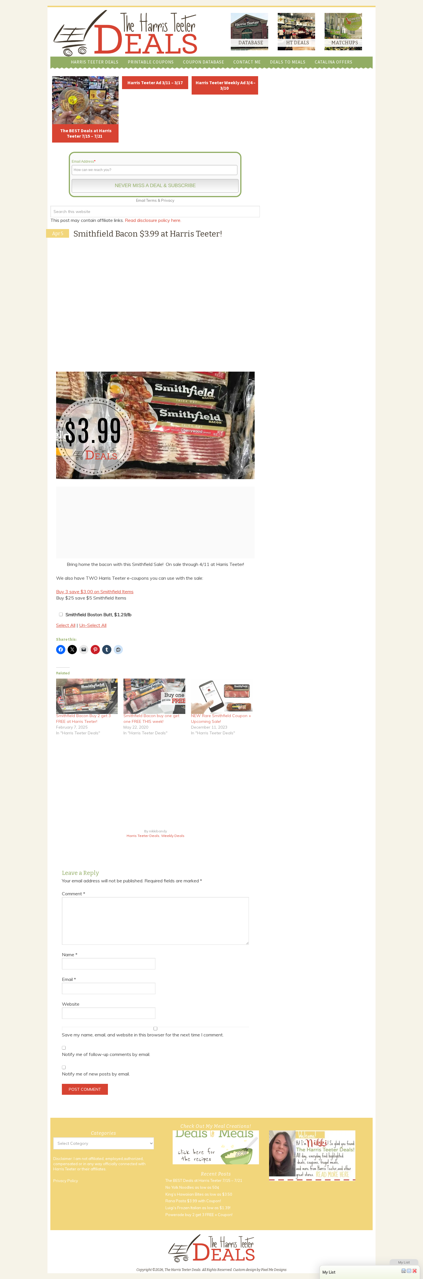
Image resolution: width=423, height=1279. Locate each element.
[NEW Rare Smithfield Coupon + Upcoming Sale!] (222, 696)
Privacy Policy (65, 1181)
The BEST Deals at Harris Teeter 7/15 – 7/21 (86, 133)
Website (70, 1004)
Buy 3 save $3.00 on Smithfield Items (95, 591)
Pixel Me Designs (274, 1270)
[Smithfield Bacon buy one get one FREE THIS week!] (154, 696)
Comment (73, 893)
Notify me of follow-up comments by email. (106, 1054)
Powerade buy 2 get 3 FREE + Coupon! (199, 1214)
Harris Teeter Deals (143, 836)
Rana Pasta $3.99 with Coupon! (193, 1201)
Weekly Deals (172, 836)
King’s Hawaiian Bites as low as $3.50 (198, 1194)
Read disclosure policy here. (153, 220)
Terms (151, 200)
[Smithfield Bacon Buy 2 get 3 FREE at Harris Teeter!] (87, 696)
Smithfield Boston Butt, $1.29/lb (99, 614)
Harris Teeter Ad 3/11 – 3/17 (155, 82)
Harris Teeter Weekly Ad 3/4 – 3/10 (226, 85)
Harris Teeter (64, 1169)
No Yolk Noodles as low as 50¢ (192, 1187)
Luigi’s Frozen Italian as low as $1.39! (197, 1208)
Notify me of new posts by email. (96, 1074)
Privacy (167, 200)
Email (69, 979)
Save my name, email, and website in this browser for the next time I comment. (143, 1035)
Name (69, 954)
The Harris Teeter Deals (125, 33)
